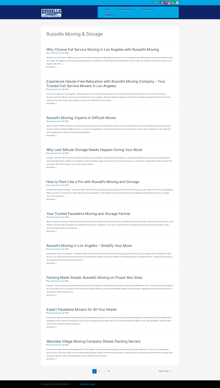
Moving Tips (56, 53)
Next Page (164, 371)
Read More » (51, 67)
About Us (146, 9)
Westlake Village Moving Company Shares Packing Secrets (93, 341)
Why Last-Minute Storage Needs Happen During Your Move (94, 150)
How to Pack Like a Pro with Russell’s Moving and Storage (92, 182)
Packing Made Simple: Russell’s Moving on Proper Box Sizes (94, 277)
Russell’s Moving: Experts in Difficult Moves (81, 118)
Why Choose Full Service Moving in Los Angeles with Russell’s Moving (102, 49)
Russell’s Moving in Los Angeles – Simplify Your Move (89, 245)
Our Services (125, 9)
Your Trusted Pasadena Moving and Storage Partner (88, 214)
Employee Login (87, 384)
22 (109, 371)
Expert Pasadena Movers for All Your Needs (81, 309)
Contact (109, 15)
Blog (48, 53)
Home (107, 9)
